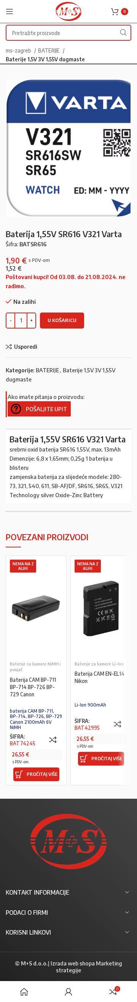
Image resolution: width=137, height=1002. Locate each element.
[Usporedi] (52, 739)
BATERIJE (49, 50)
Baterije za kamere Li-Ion (99, 663)
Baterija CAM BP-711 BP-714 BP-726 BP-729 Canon (33, 687)
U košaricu (62, 320)
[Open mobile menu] (9, 11)
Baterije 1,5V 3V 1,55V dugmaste (45, 59)
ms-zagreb (19, 50)
